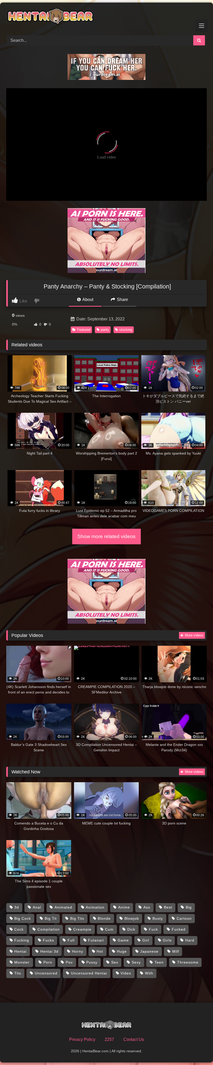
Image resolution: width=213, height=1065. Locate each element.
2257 (109, 1039)
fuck (153, 929)
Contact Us (133, 1039)
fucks (48, 940)
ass (146, 907)
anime (124, 907)
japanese (149, 951)
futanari (96, 940)
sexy (136, 962)
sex (114, 962)
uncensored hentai (89, 973)
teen (159, 962)
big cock (22, 918)
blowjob (131, 918)
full (71, 940)
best (168, 907)
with (149, 973)
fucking (21, 940)
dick (131, 929)
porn (47, 962)
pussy (91, 962)
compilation (48, 929)
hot (100, 951)
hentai (20, 951)
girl (145, 940)
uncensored (46, 973)
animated (63, 907)
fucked (178, 929)
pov (69, 962)
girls (167, 940)
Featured (83, 330)
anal (37, 907)
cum (109, 929)
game (123, 940)
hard (189, 940)
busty (157, 918)
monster (22, 962)
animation (95, 907)
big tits (77, 918)
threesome (187, 962)
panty (105, 330)
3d (16, 907)
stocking (125, 330)
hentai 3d (49, 951)
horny (77, 951)
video (126, 973)
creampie (82, 929)
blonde (104, 918)
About (87, 299)
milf (175, 951)
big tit (51, 918)
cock (19, 929)
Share (122, 299)
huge (122, 951)
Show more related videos (106, 536)
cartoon (184, 918)
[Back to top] (197, 1050)
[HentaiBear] (106, 17)
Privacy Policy (82, 1039)
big (189, 907)
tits (17, 973)
